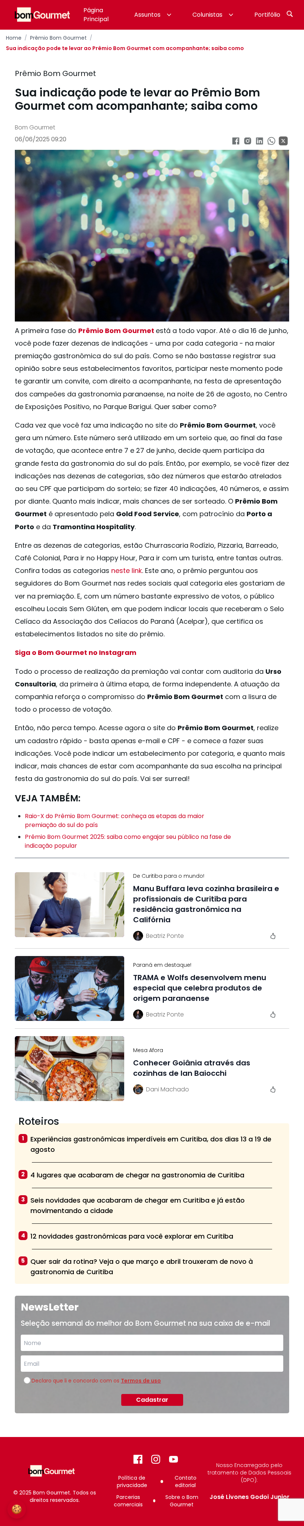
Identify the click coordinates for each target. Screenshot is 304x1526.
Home (14, 38)
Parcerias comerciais (128, 1500)
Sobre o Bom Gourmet (181, 1500)
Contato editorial (185, 1481)
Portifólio (267, 14)
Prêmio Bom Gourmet (58, 38)
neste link (126, 570)
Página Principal (96, 14)
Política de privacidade (132, 1481)
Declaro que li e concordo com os (96, 1380)
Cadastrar (152, 1399)
